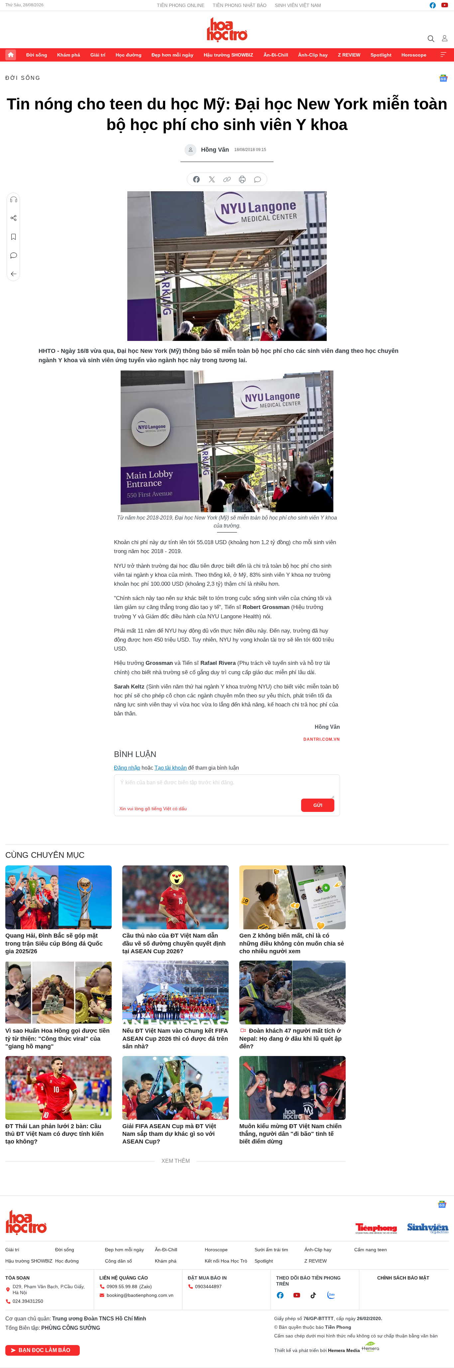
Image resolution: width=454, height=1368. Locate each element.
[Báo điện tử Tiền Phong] (376, 1229)
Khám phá (68, 55)
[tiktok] (316, 1295)
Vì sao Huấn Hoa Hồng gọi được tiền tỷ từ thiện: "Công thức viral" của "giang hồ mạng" (57, 1038)
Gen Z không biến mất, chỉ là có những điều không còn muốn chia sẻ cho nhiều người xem (291, 943)
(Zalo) (145, 1286)
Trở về (13, 274)
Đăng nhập (127, 768)
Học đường (129, 55)
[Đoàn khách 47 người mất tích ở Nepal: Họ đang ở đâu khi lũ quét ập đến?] (292, 992)
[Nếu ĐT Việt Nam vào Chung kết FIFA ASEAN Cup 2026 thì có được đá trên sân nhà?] (175, 992)
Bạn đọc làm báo (44, 1350)
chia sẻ (196, 179)
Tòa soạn (17, 1278)
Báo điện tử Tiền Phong (227, 29)
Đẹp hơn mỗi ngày (172, 55)
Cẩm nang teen (370, 1249)
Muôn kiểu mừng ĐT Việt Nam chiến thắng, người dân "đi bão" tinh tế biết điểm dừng (290, 1134)
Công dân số (118, 1261)
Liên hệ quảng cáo (123, 1278)
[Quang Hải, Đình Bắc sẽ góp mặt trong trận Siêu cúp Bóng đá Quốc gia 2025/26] (58, 897)
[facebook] (433, 5)
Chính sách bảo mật (403, 1278)
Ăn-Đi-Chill (276, 55)
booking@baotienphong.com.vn (140, 1295)
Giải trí (97, 55)
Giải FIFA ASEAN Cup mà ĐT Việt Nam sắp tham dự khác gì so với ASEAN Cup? (169, 1134)
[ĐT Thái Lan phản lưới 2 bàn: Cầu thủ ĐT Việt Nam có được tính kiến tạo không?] (58, 1088)
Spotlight (381, 55)
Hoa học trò (26, 1222)
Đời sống (36, 55)
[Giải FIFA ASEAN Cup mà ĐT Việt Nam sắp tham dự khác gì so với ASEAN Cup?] (175, 1088)
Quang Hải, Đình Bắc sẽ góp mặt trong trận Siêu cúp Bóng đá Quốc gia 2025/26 (54, 943)
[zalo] (334, 1295)
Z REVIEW (349, 55)
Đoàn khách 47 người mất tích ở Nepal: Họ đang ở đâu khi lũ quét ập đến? (290, 1038)
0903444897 (208, 1286)
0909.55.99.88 (122, 1286)
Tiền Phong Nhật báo (240, 5)
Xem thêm (443, 55)
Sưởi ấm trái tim (271, 1249)
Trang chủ (10, 55)
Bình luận (13, 255)
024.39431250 (28, 1301)
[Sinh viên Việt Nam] (428, 1229)
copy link (227, 179)
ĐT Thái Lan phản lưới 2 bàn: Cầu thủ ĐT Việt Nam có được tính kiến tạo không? (54, 1134)
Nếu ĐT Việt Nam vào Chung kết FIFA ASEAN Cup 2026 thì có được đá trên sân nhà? (175, 1038)
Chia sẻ (13, 218)
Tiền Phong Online (180, 5)
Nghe (13, 199)
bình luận (257, 179)
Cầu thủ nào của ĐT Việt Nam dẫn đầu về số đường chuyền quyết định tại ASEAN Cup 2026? (174, 943)
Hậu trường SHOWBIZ (228, 55)
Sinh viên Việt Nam (298, 5)
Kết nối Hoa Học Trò (226, 1261)
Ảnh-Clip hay (313, 55)
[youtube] (445, 5)
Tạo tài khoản (171, 768)
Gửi (317, 805)
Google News (443, 78)
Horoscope (413, 55)
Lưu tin (13, 236)
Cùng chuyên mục (44, 854)
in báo (242, 179)
